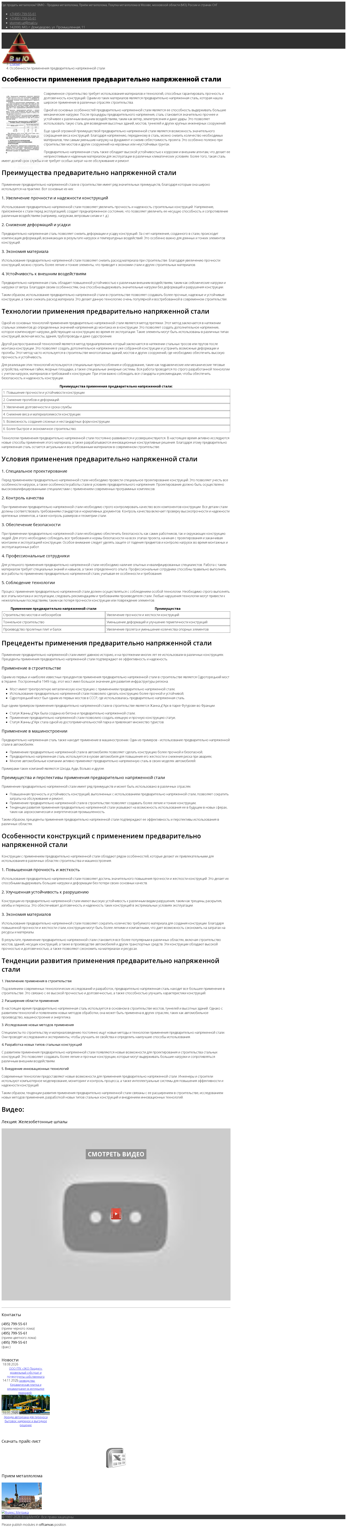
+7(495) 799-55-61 (23, 14)
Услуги (14, 148)
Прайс (14, 177)
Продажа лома (29, 124)
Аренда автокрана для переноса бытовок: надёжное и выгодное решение (26, 1421)
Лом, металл (19, 114)
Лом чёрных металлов (34, 133)
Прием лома (27, 129)
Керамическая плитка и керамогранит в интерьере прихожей (25, 1389)
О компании (19, 98)
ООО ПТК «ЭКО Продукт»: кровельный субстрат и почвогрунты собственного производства (26, 1375)
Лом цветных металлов (35, 138)
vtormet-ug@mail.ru (23, 23)
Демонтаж (25, 167)
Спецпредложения (23, 193)
